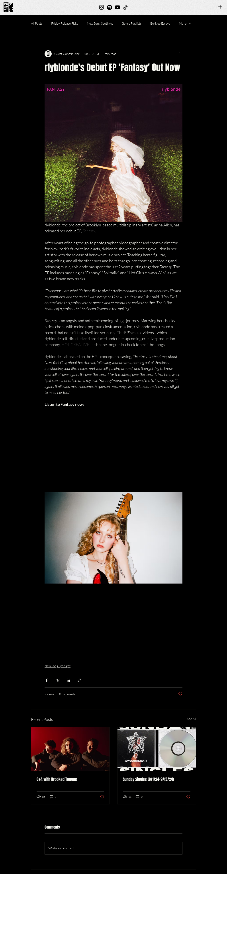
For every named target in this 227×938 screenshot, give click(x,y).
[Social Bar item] (101, 7)
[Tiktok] (125, 7)
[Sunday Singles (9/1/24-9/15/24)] (156, 749)
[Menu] (220, 7)
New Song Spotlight (100, 23)
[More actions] (179, 53)
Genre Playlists (131, 23)
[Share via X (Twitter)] (57, 680)
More (182, 23)
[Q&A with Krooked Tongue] (70, 749)
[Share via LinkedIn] (68, 680)
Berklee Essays (160, 23)
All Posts (36, 23)
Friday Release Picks (64, 23)
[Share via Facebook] (47, 680)
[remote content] (113, 446)
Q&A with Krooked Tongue (57, 779)
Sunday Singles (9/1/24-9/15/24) (148, 779)
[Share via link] (79, 680)
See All (191, 719)
